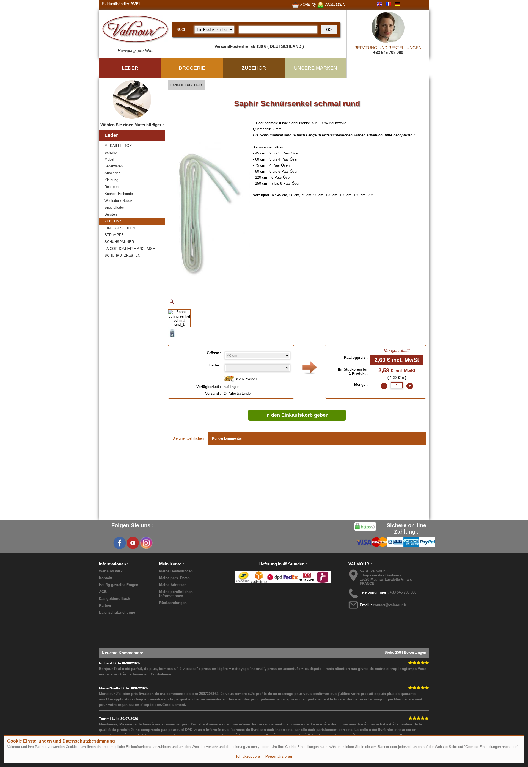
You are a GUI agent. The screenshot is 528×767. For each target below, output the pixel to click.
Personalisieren (278, 756)
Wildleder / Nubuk (119, 200)
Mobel (109, 159)
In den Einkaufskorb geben (297, 415)
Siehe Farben (245, 378)
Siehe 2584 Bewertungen (405, 652)
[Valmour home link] (135, 30)
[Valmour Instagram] (146, 543)
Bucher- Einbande (119, 194)
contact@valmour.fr (389, 605)
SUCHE (183, 29)
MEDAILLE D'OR (118, 146)
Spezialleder (114, 207)
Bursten (111, 214)
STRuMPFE (114, 235)
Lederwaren (114, 166)
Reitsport (112, 187)
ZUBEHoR (113, 221)
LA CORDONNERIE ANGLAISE (130, 249)
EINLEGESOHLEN (120, 228)
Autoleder (112, 173)
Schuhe (111, 152)
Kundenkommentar (227, 438)
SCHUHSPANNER (119, 242)
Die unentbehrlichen (188, 438)
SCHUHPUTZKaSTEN (122, 255)
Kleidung (111, 180)
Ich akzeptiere (248, 756)
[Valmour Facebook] (119, 543)
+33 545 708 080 (388, 52)
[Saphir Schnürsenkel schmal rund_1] (179, 318)
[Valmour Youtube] (132, 543)
